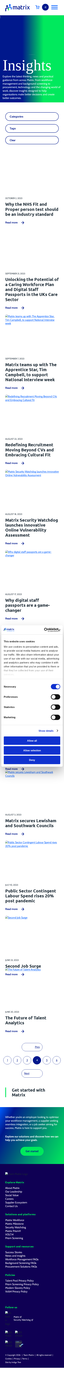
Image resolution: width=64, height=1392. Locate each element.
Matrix (16, 1317)
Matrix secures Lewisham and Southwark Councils (30, 823)
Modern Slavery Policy (17, 1287)
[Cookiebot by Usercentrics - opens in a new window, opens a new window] (46, 630)
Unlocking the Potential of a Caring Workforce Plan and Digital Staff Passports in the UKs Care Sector (32, 289)
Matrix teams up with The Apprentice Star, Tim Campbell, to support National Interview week (31, 372)
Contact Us (11, 1206)
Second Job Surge (23, 966)
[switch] (55, 697)
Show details (46, 730)
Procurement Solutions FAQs (21, 1266)
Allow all (32, 740)
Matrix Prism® (13, 1231)
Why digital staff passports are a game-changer (27, 605)
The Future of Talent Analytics (25, 1020)
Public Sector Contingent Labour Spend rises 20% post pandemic (30, 895)
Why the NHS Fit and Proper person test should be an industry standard (31, 209)
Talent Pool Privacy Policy (19, 1280)
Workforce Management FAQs (22, 1259)
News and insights (15, 1255)
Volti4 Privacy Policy (16, 1291)
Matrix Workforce (14, 1220)
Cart (40, 7)
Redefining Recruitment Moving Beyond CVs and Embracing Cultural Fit (29, 449)
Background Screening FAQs (20, 1263)
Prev (37, 1047)
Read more (11, 222)
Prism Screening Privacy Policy (22, 1284)
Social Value (12, 1195)
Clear (12, 140)
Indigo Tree (16, 1362)
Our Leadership (13, 1191)
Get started (32, 1151)
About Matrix (12, 1188)
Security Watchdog (15, 1227)
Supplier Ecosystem (16, 1202)
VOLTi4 (9, 1234)
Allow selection (32, 750)
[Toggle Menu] (54, 7)
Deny (32, 760)
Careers (9, 1198)
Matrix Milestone (14, 1223)
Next (26, 1073)
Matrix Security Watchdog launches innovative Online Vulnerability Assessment (31, 527)
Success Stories (13, 1252)
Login (45, 7)
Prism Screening (14, 1238)
